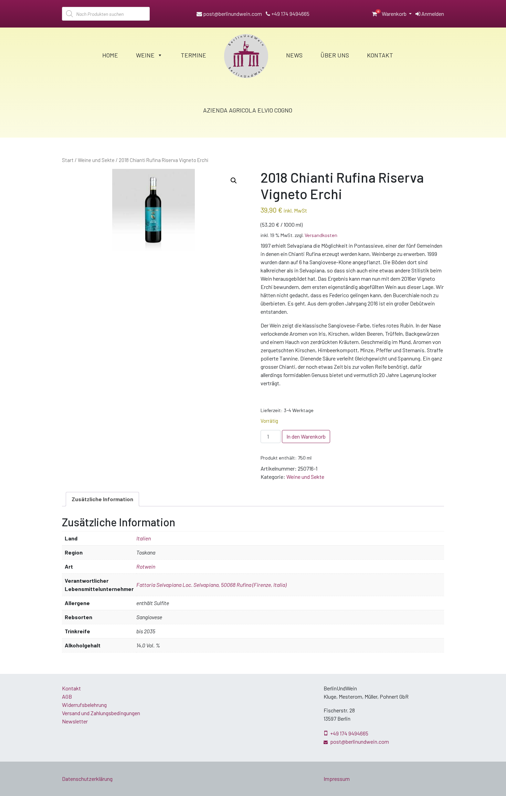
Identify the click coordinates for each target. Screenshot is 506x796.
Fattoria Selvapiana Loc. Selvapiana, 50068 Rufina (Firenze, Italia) (211, 584)
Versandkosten (321, 235)
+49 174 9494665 (289, 13)
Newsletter (75, 721)
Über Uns (334, 55)
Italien (143, 538)
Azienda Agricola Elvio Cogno (247, 110)
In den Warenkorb (306, 436)
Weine (145, 55)
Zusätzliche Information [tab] (102, 499)
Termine (193, 55)
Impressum (337, 778)
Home (110, 55)
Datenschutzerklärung (87, 778)
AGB (67, 696)
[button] (234, 180)
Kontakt (380, 55)
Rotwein (145, 566)
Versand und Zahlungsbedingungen (101, 713)
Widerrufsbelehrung (84, 704)
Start (68, 160)
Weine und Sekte (96, 160)
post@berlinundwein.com (232, 13)
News (294, 55)
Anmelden (432, 13)
